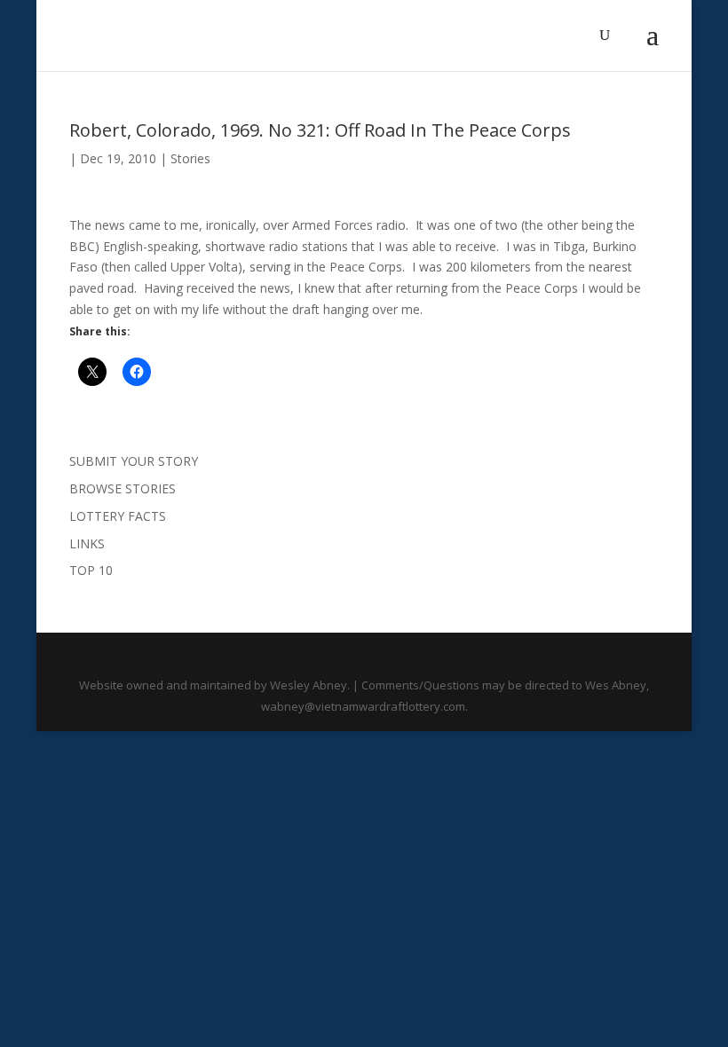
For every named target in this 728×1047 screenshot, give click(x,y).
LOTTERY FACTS (117, 516)
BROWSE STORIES (122, 488)
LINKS (87, 543)
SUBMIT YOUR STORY (133, 461)
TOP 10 (91, 570)
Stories (190, 158)
